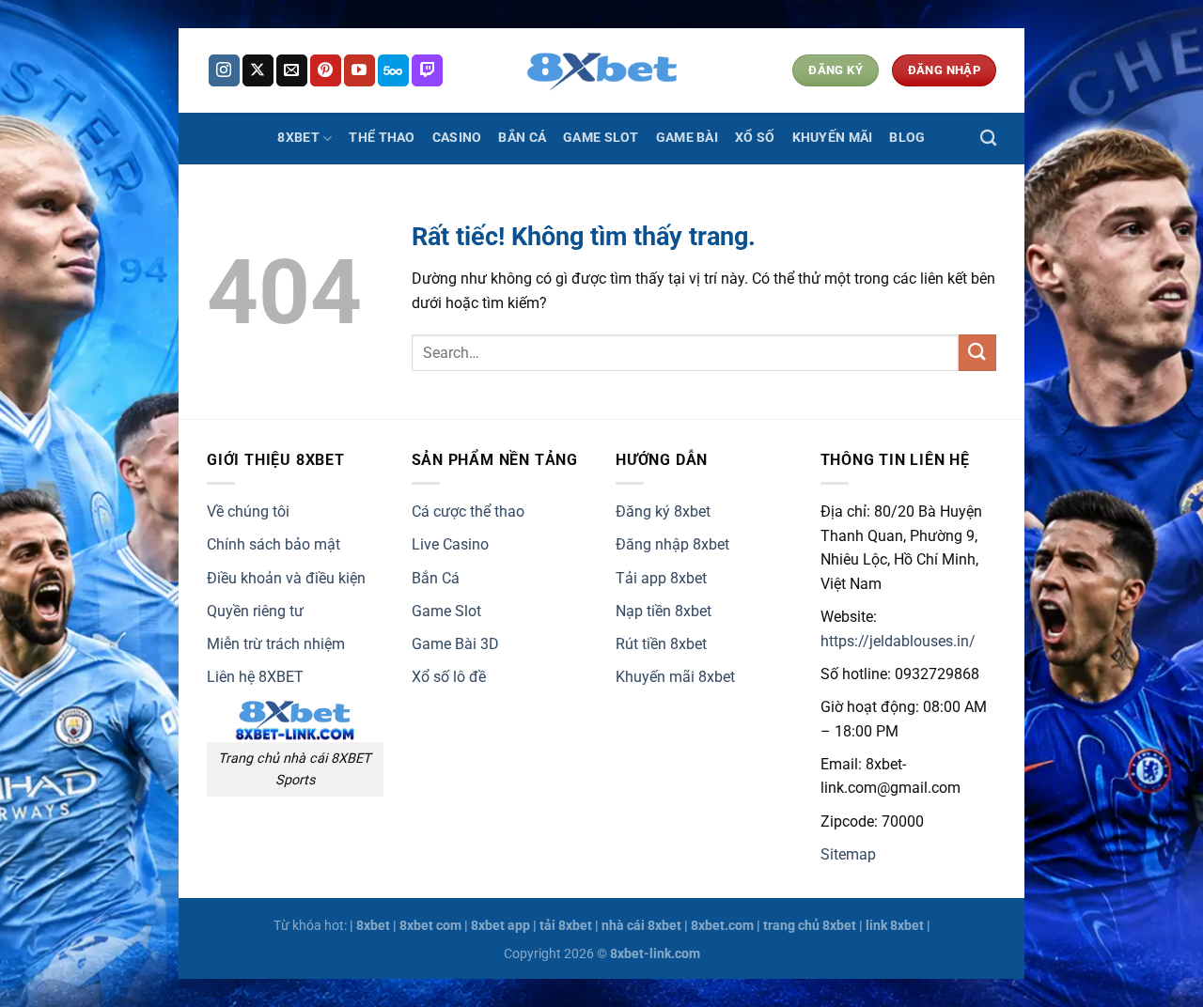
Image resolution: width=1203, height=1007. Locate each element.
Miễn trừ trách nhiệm (276, 644)
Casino (457, 138)
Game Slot (601, 138)
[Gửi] (977, 352)
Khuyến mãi (832, 138)
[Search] (988, 138)
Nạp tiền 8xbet (663, 611)
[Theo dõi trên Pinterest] (325, 70)
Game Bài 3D (455, 644)
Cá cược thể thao (468, 511)
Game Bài (687, 138)
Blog (907, 138)
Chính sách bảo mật (273, 544)
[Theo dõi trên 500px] (393, 70)
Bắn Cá (522, 138)
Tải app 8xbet (661, 578)
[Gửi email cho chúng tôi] (291, 70)
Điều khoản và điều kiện (286, 578)
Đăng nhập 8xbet (672, 544)
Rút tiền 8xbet (661, 644)
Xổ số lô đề (449, 677)
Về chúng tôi (248, 511)
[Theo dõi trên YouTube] (359, 70)
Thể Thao (381, 138)
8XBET (298, 138)
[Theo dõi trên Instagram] (224, 70)
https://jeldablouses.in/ (898, 641)
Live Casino (450, 544)
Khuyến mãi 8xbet (675, 677)
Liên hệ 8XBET (255, 677)
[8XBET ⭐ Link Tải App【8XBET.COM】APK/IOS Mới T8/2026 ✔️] (601, 70)
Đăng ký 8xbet (663, 511)
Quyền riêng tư (255, 611)
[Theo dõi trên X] (257, 70)
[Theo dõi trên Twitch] (427, 70)
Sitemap (848, 854)
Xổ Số (754, 138)
